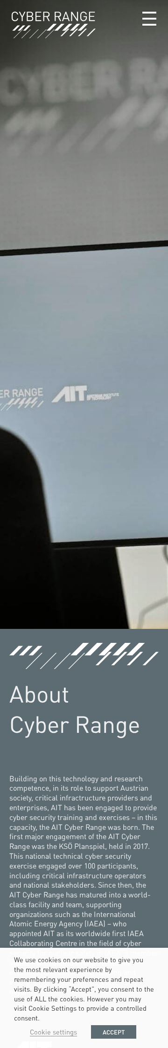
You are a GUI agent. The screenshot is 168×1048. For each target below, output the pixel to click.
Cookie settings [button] (53, 1031)
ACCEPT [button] (114, 1032)
